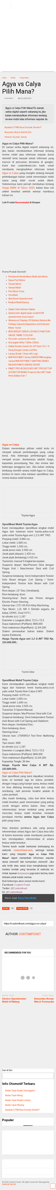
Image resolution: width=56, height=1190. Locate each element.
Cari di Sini (7, 1070)
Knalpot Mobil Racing (18, 302)
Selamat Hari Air (9, 1184)
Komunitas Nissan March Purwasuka (44, 1000)
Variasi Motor (14, 284)
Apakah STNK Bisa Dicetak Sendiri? (23, 127)
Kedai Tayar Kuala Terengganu (20, 1090)
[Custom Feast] (25, 10)
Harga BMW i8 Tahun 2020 (18, 187)
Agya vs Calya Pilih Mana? (17, 772)
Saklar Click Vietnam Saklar (21, 309)
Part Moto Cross (16, 291)
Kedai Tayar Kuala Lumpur (18, 1100)
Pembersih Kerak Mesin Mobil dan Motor (28, 276)
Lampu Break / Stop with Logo (23, 353)
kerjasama (23, 873)
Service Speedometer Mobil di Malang (14, 1000)
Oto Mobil (13, 295)
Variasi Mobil (14, 287)
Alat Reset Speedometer (20, 298)
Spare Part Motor (16, 280)
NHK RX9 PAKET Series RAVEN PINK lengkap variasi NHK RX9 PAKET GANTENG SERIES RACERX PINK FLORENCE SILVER (29, 361)
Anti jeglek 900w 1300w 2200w (23, 342)
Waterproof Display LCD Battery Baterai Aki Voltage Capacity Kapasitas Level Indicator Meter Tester (29, 324)
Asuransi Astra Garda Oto (18, 132)
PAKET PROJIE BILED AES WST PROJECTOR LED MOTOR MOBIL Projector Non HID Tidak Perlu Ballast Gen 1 (30, 372)
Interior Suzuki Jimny (16, 137)
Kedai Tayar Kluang (14, 1105)
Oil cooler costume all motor (22, 339)
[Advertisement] (28, 42)
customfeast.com (23, 850)
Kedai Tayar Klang (14, 1095)
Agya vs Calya (10, 173)
